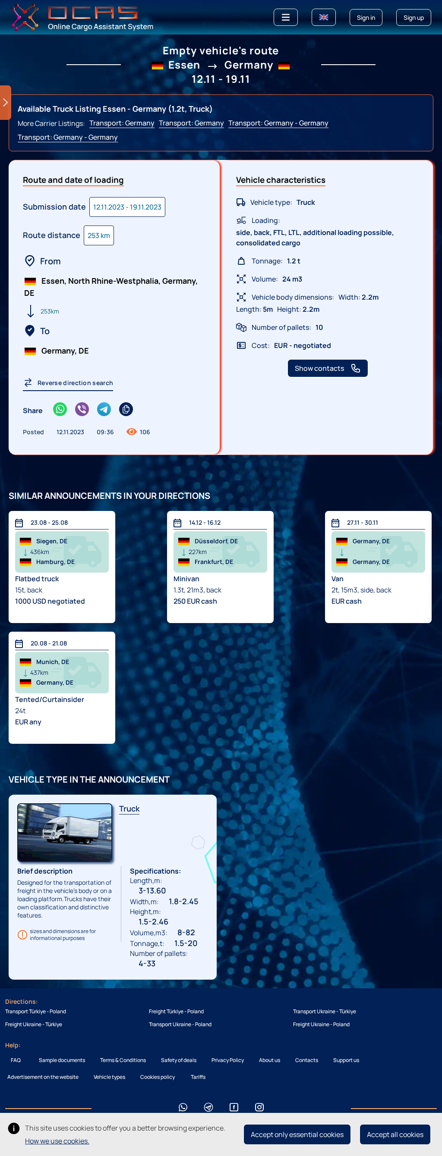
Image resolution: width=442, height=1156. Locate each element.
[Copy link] (126, 410)
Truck (129, 808)
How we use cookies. (57, 1141)
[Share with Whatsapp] (60, 410)
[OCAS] (82, 16)
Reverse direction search (75, 383)
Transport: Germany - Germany (278, 123)
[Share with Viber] (82, 410)
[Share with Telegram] (104, 410)
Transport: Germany (122, 123)
